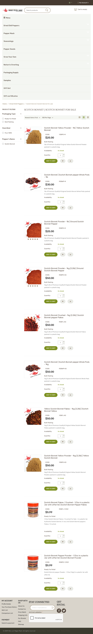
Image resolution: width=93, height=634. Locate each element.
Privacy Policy (41, 631)
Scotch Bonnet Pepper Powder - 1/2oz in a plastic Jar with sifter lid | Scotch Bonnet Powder (66, 556)
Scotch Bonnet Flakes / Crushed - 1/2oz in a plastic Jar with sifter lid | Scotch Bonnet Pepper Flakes (66, 503)
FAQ (19, 621)
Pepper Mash (9, 33)
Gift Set (7, 88)
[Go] (52, 607)
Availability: (48, 150)
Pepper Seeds (9, 49)
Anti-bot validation (35, 612)
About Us (21, 606)
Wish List (5, 610)
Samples (7, 80)
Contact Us (22, 609)
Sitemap (21, 624)
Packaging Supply (11, 73)
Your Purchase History (9, 607)
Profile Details (6, 604)
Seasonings (8, 41)
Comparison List (7, 613)
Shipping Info (22, 615)
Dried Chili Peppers (11, 26)
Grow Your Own (10, 57)
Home (4, 104)
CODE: (47, 134)
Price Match (22, 612)
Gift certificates (11, 96)
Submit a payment (8, 623)
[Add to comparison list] (70, 161)
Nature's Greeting (11, 65)
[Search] (46, 10)
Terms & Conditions (53, 631)
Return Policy (65, 631)
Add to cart (50, 161)
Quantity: (47, 155)
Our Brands (22, 618)
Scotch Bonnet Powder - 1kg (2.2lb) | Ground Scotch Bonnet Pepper (63, 269)
